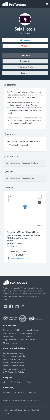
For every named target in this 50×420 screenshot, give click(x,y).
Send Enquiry (26, 73)
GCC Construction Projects (13, 372)
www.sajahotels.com (19, 258)
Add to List (26, 61)
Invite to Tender (26, 67)
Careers (20, 382)
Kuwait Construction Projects (14, 369)
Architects (18, 330)
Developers (7, 330)
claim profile (25, 55)
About (5, 382)
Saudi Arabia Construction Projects (16, 356)
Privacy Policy (35, 410)
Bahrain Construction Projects (14, 362)
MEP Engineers (9, 336)
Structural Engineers (27, 333)
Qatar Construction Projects (13, 359)
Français (36, 400)
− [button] (10, 200)
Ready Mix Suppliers (27, 340)
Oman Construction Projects (14, 366)
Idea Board (7, 392)
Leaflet (39, 225)
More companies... (10, 343)
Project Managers (9, 333)
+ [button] (10, 196)
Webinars (18, 392)
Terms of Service (23, 410)
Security (6, 413)
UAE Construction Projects (13, 353)
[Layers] (39, 196)
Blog (12, 382)
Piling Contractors (10, 340)
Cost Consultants (24, 336)
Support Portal (30, 392)
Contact (30, 382)
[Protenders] (14, 3)
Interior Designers (32, 330)
